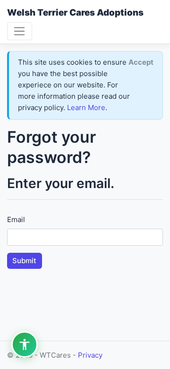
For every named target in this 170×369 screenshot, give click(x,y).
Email (16, 219)
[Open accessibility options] (24, 344)
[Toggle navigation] (19, 31)
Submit (24, 260)
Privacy (90, 355)
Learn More (86, 107)
